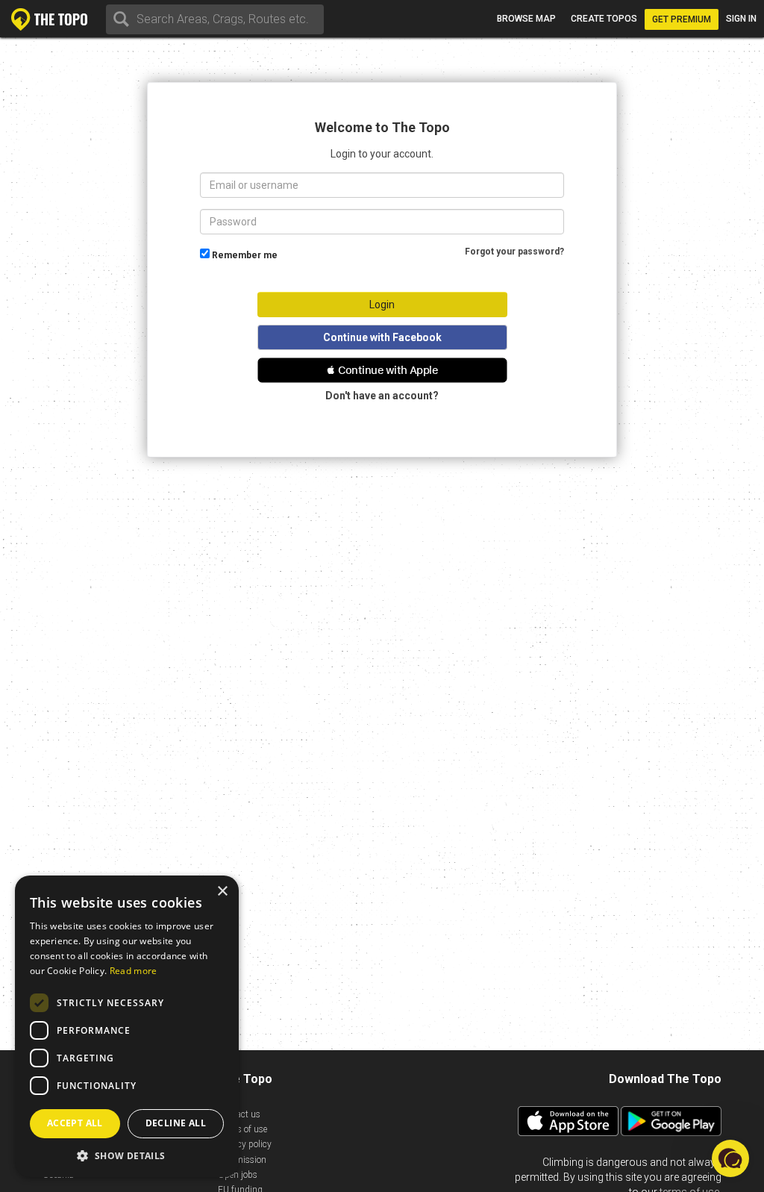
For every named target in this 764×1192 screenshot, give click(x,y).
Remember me (245, 255)
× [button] (222, 891)
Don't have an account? (382, 396)
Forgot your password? (514, 251)
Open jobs (237, 1175)
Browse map (526, 18)
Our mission (242, 1160)
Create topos (604, 18)
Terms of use (242, 1129)
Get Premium (681, 19)
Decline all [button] (175, 1123)
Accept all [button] (75, 1123)
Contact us (239, 1114)
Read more (133, 970)
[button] (382, 370)
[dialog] (127, 1026)
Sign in (741, 18)
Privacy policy (245, 1144)
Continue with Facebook (382, 337)
